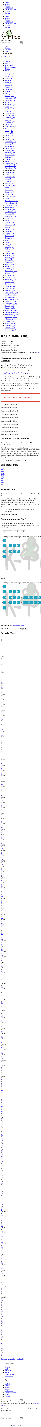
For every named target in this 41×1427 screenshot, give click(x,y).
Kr (1, 886)
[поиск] (21, 1400)
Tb (2, 1242)
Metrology (8, 4)
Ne (2, 719)
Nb (2, 918)
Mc (2, 1177)
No (2, 1348)
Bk (2, 1322)
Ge (2, 864)
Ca (2, 801)
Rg (2, 1156)
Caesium (9, 192)
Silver (8, 174)
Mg (2, 735)
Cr (1, 822)
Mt (2, 1145)
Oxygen (9, 89)
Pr (1, 1210)
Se (1, 875)
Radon (9, 260)
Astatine (9, 258)
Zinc (8, 137)
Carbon (8, 85)
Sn (13, 373)
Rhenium (9, 236)
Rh (2, 469)
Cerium (9, 198)
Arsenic (9, 144)
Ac (2, 1111)
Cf (1, 1327)
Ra (2, 1106)
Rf (1, 1119)
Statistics (7, 6)
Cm (2, 1316)
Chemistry (8, 2)
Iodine (8, 188)
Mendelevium (11, 293)
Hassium (10, 308)
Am (2, 1311)
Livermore (10, 325)
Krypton (9, 150)
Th (2, 1284)
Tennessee (10, 328)
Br (1, 880)
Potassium (9, 113)
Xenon (9, 190)
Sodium (9, 96)
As (2, 870)
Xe (27, 373)
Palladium (10, 172)
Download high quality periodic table (12, 1359)
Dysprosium (11, 216)
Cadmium (10, 177)
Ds (2, 1151)
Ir (1, 1042)
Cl (1, 779)
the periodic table (18, 625)
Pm (2, 1220)
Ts (1, 1188)
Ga (2, 859)
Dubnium (10, 301)
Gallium (9, 139)
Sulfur (8, 107)
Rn (2, 1090)
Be (2, 687)
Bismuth (9, 253)
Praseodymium (11, 201)
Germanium (10, 142)
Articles (7, 48)
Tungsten (9, 233)
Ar (1, 785)
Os (2, 1037)
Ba (2, 1003)
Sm (2, 1226)
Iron (8, 128)
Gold (8, 244)
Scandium (10, 118)
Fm (2, 1338)
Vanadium (9, 122)
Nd (2, 1215)
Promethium (11, 205)
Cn (2, 1161)
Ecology (7, 1384)
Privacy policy (9, 1374)
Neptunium (10, 275)
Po (1, 1079)
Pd (1, 944)
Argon (9, 111)
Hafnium (9, 229)
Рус (14, 1425)
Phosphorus (10, 104)
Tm (2, 1263)
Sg (1, 1129)
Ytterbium (10, 225)
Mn (2, 827)
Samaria (9, 207)
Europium (10, 209)
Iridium (9, 240)
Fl (1, 1172)
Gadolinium (10, 212)
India (8, 179)
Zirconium (10, 159)
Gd (2, 1236)
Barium (9, 194)
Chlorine (9, 109)
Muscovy (10, 323)
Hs (2, 1140)
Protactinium (11, 271)
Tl (1, 1064)
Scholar (7, 1372)
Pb (1, 1069)
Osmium (9, 238)
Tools (6, 51)
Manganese (10, 126)
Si (1, 763)
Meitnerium (11, 310)
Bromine (9, 148)
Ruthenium (10, 168)
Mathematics (9, 8)
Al (1, 758)
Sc (1, 806)
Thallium (9, 249)
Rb (2, 896)
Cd (6, 373)
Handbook (8, 49)
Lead (8, 251)
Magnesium (10, 98)
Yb (2, 1268)
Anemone (10, 266)
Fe (1, 832)
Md (2, 1343)
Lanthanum (10, 196)
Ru (2, 934)
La (1, 1008)
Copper (9, 135)
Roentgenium (11, 314)
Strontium (10, 155)
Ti (1, 811)
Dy (2, 1247)
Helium (9, 76)
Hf (1, 1016)
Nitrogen (9, 87)
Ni (1, 843)
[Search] (21, 42)
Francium (10, 262)
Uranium (9, 273)
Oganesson (11, 330)
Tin (8, 181)
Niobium (9, 161)
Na (2, 730)
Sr (1, 902)
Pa (1, 1290)
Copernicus (11, 317)
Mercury (9, 247)
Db (2, 1124)
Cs (1, 998)
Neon (8, 93)
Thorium (9, 269)
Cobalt (9, 131)
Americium (10, 279)
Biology (7, 13)
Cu (2, 848)
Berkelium (10, 284)
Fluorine (9, 91)
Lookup (25, 629)
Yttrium (9, 157)
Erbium (9, 220)
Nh (2, 1167)
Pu (1, 1306)
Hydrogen (9, 74)
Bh (2, 1135)
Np (2, 1300)
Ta (1, 1021)
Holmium (10, 218)
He (2, 671)
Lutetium (9, 227)
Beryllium (9, 80)
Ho (2, 1252)
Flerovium (10, 321)
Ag (2, 950)
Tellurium (10, 185)
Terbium (9, 214)
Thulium (9, 223)
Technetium (10, 166)
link (39, 352)
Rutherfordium (11, 299)
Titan (8, 120)
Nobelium (10, 295)
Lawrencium (11, 297)
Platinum (9, 242)
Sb (17, 373)
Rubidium (10, 153)
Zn (2, 854)
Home (7, 46)
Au (2, 1053)
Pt (1, 1048)
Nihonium (10, 319)
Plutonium (10, 277)
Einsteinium (10, 288)
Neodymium (11, 203)
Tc (2, 373)
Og (2, 1193)
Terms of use (9, 1376)
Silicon (9, 102)
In (9, 373)
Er (1, 1258)
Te (21, 373)
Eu (2, 1231)
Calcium (9, 115)
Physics (7, 11)
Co (2, 838)
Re (2, 1032)
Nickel (9, 133)
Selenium (9, 146)
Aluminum (10, 100)
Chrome (9, 124)
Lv (2, 1183)
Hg (2, 1058)
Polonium (10, 255)
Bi (1, 1074)
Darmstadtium (11, 312)
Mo (2, 923)
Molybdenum (11, 163)
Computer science (10, 9)
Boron (8, 83)
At (1, 1085)
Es (1, 1332)
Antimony (10, 183)
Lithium (9, 78)
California (10, 286)
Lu (2, 1274)
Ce (2, 1204)
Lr (1, 1354)
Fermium (10, 290)
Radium (9, 264)
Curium (9, 282)
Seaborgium (11, 304)
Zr (1, 912)
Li (1, 682)
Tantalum (9, 231)
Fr (1, 1101)
